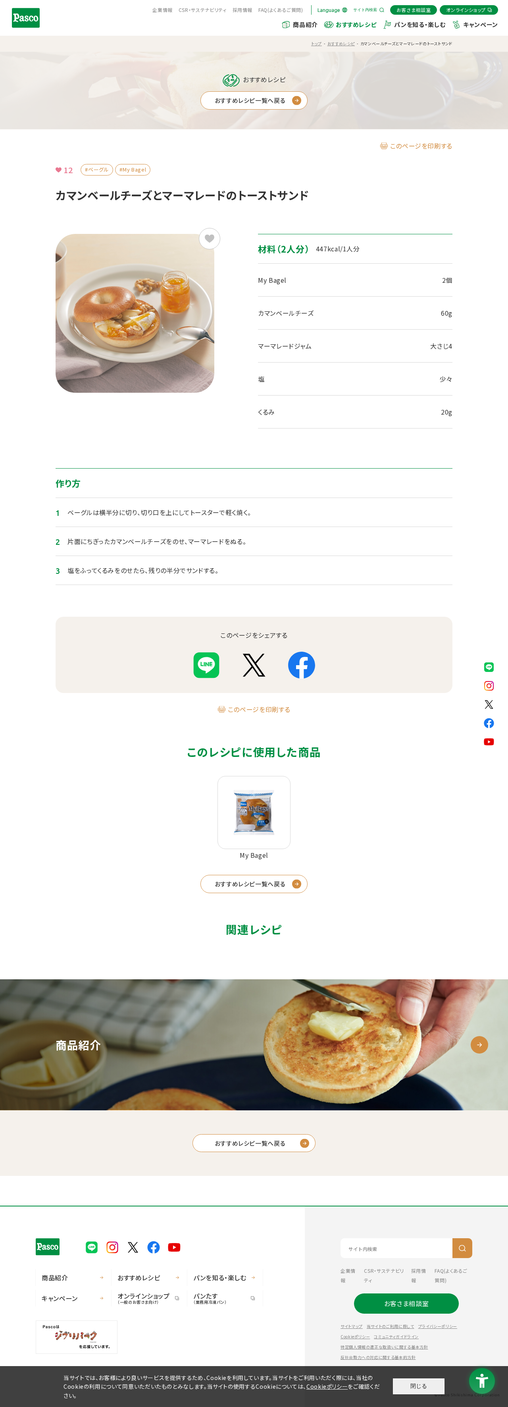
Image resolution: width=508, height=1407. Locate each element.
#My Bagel (132, 169)
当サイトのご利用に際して (390, 1326)
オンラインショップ (143, 1298)
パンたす (210, 1298)
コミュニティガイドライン (396, 1336)
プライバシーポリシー (437, 1326)
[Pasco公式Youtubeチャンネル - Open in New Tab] (489, 741)
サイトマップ (352, 1326)
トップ (316, 43)
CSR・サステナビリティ (203, 9)
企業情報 (162, 9)
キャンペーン (480, 24)
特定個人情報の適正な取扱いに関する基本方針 (384, 1347)
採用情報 (243, 9)
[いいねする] (209, 238)
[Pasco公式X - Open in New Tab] (489, 703)
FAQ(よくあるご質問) (280, 9)
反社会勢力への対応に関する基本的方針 (378, 1357)
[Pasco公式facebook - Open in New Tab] (489, 722)
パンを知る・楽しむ (419, 24)
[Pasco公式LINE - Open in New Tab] (489, 666)
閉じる (418, 1386)
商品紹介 (305, 24)
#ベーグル (97, 169)
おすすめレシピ (356, 24)
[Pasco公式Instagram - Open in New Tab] (489, 685)
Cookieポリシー (355, 1336)
